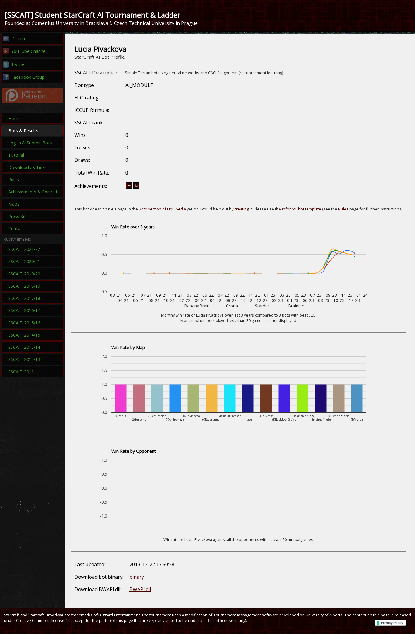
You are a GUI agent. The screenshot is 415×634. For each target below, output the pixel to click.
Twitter (18, 64)
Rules (13, 179)
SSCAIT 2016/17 (24, 310)
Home (14, 118)
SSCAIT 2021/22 (24, 249)
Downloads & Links (27, 167)
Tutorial (16, 155)
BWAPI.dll (140, 589)
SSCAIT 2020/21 (24, 261)
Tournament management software (246, 615)
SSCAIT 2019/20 (24, 274)
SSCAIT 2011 (21, 372)
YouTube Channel (28, 51)
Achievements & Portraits (34, 192)
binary (136, 576)
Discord (19, 38)
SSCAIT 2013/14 (24, 347)
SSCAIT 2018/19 (24, 286)
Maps (13, 204)
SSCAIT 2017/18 (24, 298)
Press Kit (17, 216)
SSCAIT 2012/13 (24, 359)
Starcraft (11, 615)
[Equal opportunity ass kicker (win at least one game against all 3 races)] (136, 187)
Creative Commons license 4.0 (43, 620)
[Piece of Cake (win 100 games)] (129, 187)
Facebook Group (28, 77)
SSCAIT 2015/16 (24, 323)
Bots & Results (23, 130)
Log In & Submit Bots (30, 143)
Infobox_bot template (301, 209)
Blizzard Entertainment (119, 615)
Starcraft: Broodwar (45, 615)
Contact (16, 228)
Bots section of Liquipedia (162, 209)
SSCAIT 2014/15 (24, 335)
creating (241, 209)
